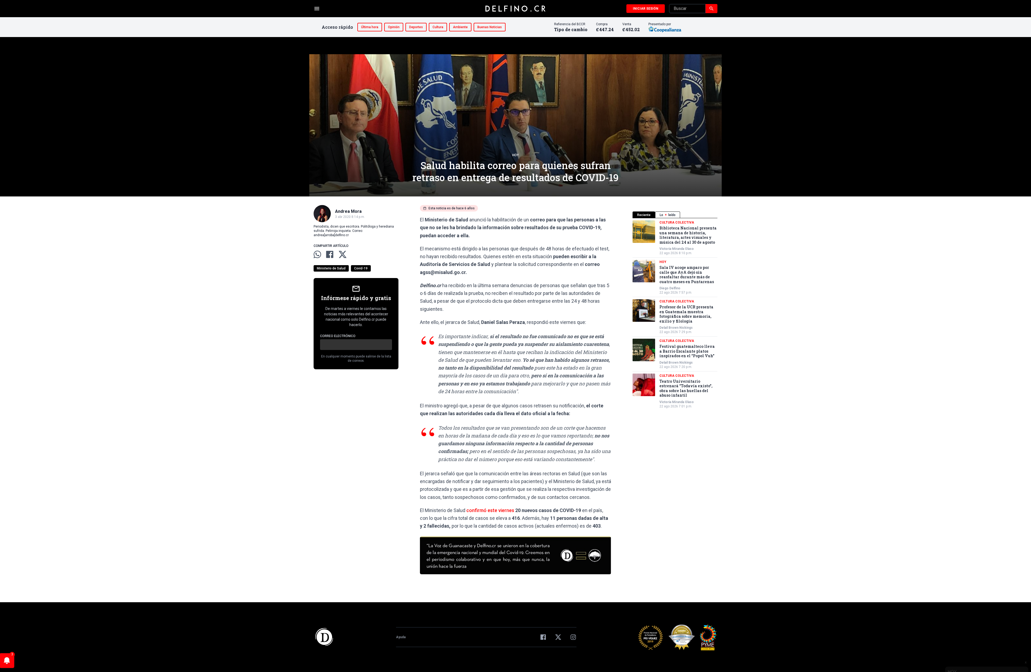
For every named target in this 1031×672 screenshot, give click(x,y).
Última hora (369, 27)
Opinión (394, 27)
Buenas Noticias (489, 27)
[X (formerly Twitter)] (558, 637)
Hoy (515, 155)
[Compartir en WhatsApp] (317, 254)
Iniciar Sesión (645, 8)
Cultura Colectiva (676, 222)
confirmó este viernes (490, 510)
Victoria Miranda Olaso (676, 249)
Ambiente (460, 27)
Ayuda (401, 637)
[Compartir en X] (342, 254)
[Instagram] (573, 637)
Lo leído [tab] (668, 215)
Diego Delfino (669, 288)
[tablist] (675, 214)
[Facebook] (543, 637)
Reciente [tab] (644, 215)
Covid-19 (361, 268)
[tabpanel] (675, 314)
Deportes (416, 27)
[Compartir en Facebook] (329, 254)
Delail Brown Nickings (676, 328)
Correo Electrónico (337, 336)
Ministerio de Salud (331, 268)
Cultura (438, 27)
